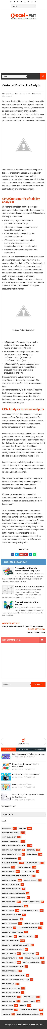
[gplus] (18, 2)
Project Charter (28, 871)
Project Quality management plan (15, 979)
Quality (23, 1005)
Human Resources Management (14, 846)
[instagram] (21, 2)
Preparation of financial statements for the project (27, 569)
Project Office (28, 954)
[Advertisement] (23, 50)
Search (38, 684)
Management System (10, 863)
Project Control (8, 902)
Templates (6, 1014)
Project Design (8, 910)
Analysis (22, 828)
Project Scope (29, 997)
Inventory (31, 850)
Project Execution (32, 923)
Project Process (9, 962)
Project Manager (9, 954)
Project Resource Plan (11, 988)
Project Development (30, 910)
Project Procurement (31, 962)
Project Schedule (9, 997)
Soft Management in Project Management (28, 754)
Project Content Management (13, 897)
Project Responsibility (11, 992)
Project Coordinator (31, 902)
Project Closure (30, 880)
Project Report (8, 984)
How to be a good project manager (25, 774)
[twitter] (11, 2)
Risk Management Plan (29, 1010)
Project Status (29, 1001)
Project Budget (8, 871)
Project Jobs (7, 936)
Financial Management (10, 841)
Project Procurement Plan (12, 967)
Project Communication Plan (13, 893)
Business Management (10, 833)
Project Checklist (9, 880)
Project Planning (32, 958)
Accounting (6, 828)
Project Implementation (28, 928)
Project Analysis (24, 867)
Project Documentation (11, 915)
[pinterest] (35, 2)
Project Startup (8, 1001)
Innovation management (11, 850)
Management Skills (9, 858)
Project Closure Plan (10, 884)
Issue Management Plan (11, 854)
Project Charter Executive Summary (16, 876)
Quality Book (23, 743)
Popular (23, 749)
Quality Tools (7, 1010)
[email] (28, 2)
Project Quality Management (13, 975)
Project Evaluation (9, 923)
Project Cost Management (12, 906)
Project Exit (7, 928)
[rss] (25, 2)
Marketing (6, 867)
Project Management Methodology (15, 945)
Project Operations (10, 958)
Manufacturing (32, 863)
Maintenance (32, 854)
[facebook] (14, 2)
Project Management (10, 941)
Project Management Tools (13, 949)
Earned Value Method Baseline (29, 586)
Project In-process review (12, 932)
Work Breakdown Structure (28, 1014)
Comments (38, 749)
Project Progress (9, 971)
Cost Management (9, 837)
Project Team (7, 1005)
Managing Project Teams (22, 784)
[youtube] (32, 2)
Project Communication (11, 889)
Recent (8, 749)
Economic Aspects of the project (26, 603)
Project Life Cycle (26, 936)
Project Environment (10, 919)
